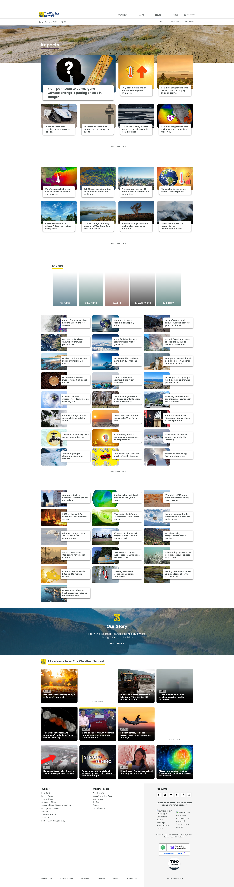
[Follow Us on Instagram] (165, 795)
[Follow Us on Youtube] (171, 795)
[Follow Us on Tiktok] (177, 795)
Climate (54, 22)
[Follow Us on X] (189, 795)
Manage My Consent (50, 808)
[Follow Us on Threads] (183, 795)
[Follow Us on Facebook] (159, 795)
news (46, 22)
